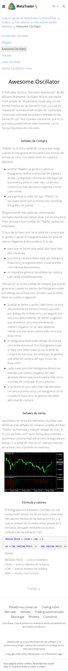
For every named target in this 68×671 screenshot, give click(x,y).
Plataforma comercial (23, 607)
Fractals (6, 55)
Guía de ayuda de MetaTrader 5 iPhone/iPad (29, 18)
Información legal (54, 654)
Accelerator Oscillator (15, 36)
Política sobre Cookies (34, 666)
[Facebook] (28, 633)
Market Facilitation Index (17, 68)
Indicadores (22, 22)
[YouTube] (39, 633)
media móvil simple (27, 573)
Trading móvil (50, 607)
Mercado (10, 612)
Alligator (7, 42)
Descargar (18, 617)
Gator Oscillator (11, 62)
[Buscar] (63, 6)
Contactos (50, 617)
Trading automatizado (49, 612)
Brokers (34, 617)
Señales (25, 612)
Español (53, 6)
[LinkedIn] (34, 633)
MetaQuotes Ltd (36, 654)
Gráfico (6, 22)
